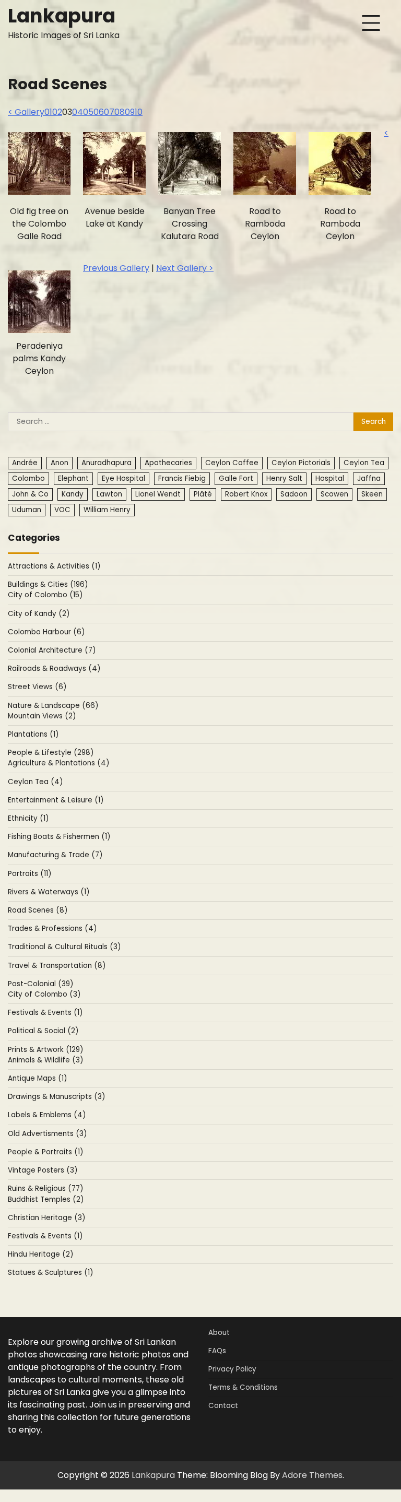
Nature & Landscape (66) (53, 706)
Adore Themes (312, 1475)
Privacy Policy (232, 1369)
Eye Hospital (123, 478)
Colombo (28, 478)
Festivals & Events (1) (45, 1013)
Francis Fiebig (182, 478)
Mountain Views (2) (42, 716)
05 (88, 112)
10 (139, 112)
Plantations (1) (33, 734)
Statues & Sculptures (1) (50, 1273)
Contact (223, 1406)
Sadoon (294, 494)
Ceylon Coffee (231, 463)
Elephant (73, 478)
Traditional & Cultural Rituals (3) (64, 947)
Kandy (73, 494)
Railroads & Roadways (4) (54, 668)
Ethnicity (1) (28, 818)
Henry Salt (284, 478)
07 (109, 112)
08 (119, 112)
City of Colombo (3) (44, 994)
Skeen (372, 494)
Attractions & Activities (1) (54, 566)
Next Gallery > (185, 268)
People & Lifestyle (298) (50, 753)
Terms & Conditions (243, 1387)
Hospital (329, 478)
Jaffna (369, 478)
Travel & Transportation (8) (56, 966)
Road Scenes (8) (37, 910)
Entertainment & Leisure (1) (55, 800)
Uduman (26, 510)
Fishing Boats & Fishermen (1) (59, 837)
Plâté (203, 494)
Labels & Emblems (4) (47, 1115)
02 (57, 112)
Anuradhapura (106, 463)
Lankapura (61, 15)
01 (48, 112)
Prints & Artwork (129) (45, 1050)
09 (130, 112)
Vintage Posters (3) (42, 1170)
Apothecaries (168, 463)
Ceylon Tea (364, 463)
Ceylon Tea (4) (35, 782)
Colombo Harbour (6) (46, 632)
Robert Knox (246, 494)
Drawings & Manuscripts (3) (56, 1097)
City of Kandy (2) (38, 614)
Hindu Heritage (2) (40, 1254)
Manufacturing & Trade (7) (55, 855)
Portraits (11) (29, 874)
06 (98, 112)
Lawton (109, 494)
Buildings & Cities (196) (48, 584)
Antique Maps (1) (37, 1078)
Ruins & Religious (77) (45, 1188)
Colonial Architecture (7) (52, 650)
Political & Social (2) (43, 1031)
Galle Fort (236, 478)
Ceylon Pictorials (301, 463)
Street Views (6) (37, 687)
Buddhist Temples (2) (46, 1199)
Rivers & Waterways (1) (48, 892)
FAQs (217, 1351)
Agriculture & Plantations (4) (58, 763)
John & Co (30, 494)
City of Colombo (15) (45, 595)
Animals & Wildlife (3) (45, 1060)
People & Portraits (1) (45, 1152)
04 (77, 112)
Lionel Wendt (158, 494)
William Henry (107, 510)
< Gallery (26, 112)
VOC (62, 510)
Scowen (334, 494)
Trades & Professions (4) (52, 928)
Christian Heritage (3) (46, 1218)
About (219, 1333)
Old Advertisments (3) (47, 1134)
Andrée (25, 463)
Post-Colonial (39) (40, 984)
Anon (59, 463)
